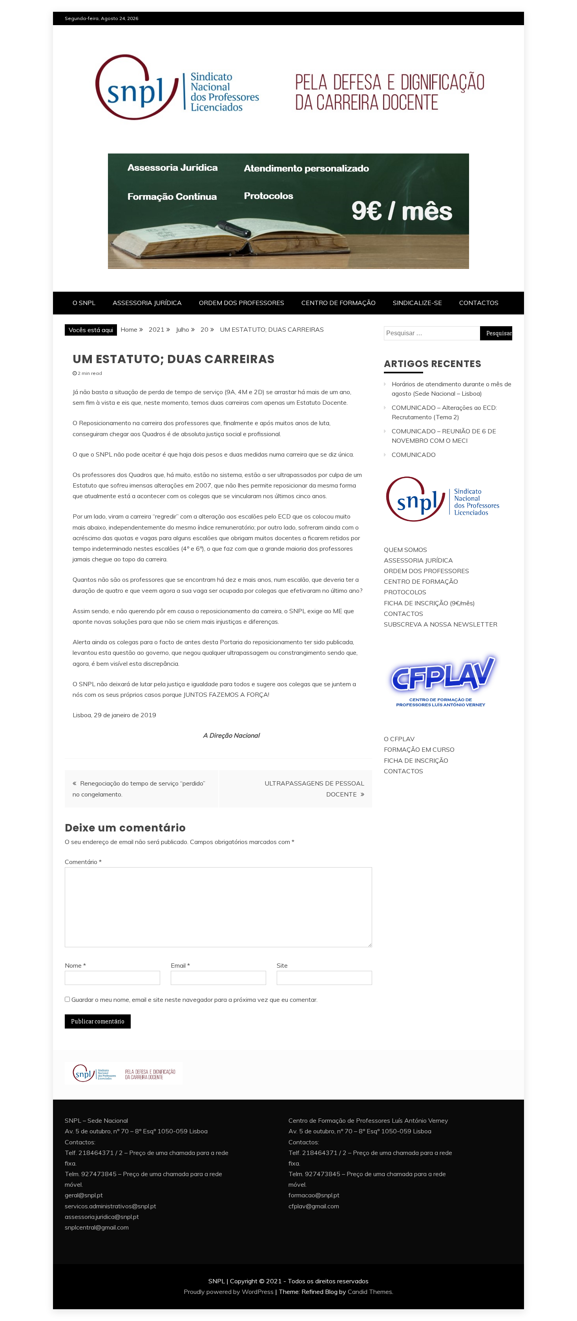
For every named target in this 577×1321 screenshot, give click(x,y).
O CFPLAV (399, 739)
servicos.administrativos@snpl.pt (110, 1206)
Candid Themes (370, 1291)
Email (180, 965)
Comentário (83, 862)
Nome (75, 965)
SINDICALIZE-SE (417, 303)
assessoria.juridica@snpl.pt (102, 1217)
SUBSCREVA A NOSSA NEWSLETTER (440, 624)
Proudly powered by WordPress (229, 1291)
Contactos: (80, 1142)
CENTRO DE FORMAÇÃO (338, 303)
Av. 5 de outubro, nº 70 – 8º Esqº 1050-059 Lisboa (136, 1131)
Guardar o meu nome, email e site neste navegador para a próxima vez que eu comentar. (194, 999)
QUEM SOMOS (405, 550)
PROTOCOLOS (405, 592)
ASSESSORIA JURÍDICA (147, 303)
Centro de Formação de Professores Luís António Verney (368, 1120)
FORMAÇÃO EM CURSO (419, 749)
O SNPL (84, 303)
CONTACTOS (478, 303)
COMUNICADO (414, 455)
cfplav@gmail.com (313, 1206)
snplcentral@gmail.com (97, 1227)
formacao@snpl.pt (314, 1195)
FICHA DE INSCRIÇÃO (416, 760)
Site (282, 965)
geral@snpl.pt (84, 1195)
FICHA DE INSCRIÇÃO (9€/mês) (429, 603)
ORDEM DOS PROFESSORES (241, 303)
